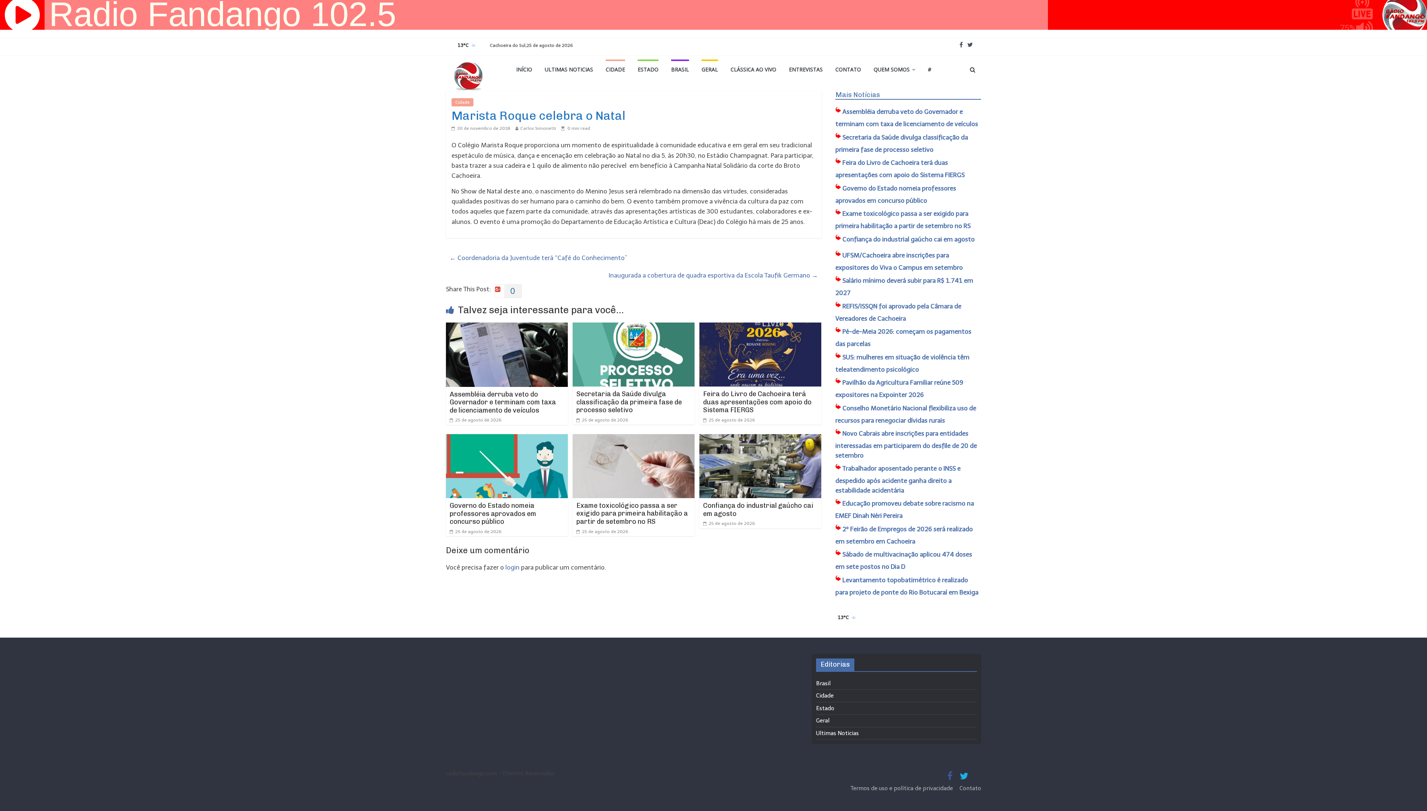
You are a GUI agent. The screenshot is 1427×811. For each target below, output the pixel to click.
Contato (848, 69)
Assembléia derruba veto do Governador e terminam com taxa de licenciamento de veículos (503, 402)
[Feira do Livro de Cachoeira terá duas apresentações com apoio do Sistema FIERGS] (760, 327)
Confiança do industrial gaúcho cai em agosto (758, 509)
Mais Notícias (857, 95)
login (512, 567)
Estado (648, 69)
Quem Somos (892, 69)
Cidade (615, 69)
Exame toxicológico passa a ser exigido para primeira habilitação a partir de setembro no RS (632, 513)
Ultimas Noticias (569, 69)
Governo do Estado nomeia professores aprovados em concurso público (493, 513)
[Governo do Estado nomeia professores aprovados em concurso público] (507, 439)
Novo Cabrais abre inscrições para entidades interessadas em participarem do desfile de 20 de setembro (906, 444)
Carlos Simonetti (538, 128)
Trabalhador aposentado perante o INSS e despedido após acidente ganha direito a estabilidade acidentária (898, 479)
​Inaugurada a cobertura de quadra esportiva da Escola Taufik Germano (713, 275)
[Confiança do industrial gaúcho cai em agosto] (760, 439)
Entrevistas (806, 69)
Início (524, 69)
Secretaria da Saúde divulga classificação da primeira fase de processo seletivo (629, 402)
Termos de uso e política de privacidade (902, 788)
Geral (710, 69)
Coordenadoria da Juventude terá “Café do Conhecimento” (538, 258)
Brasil (680, 69)
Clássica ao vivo (753, 69)
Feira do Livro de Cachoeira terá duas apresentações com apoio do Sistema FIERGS (757, 402)
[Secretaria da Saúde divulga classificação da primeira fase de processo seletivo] (634, 327)
